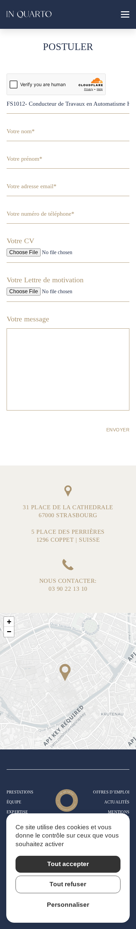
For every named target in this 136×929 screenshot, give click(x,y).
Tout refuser (68, 884)
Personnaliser (68, 904)
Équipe (14, 802)
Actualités (116, 802)
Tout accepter (68, 863)
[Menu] (125, 14)
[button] (65, 672)
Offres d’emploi (111, 792)
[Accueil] (29, 14)
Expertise (17, 812)
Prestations (20, 792)
